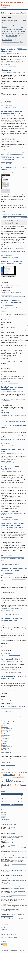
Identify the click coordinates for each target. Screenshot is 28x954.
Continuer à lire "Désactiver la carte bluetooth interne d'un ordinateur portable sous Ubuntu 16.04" (12, 558)
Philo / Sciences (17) (7, 746)
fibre (21, 42)
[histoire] (14, 775)
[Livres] (12, 777)
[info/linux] (19, 775)
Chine (20, 36)
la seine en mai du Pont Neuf (19, 851)
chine (6, 42)
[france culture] (3, 775)
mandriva (22, 23)
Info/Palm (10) (5, 736)
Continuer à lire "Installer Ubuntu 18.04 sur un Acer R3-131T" (14, 514)
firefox (4, 36)
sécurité (14, 23)
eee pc (19, 20)
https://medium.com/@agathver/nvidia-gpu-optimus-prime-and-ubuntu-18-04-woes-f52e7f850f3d (13, 154)
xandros (8, 43)
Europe (18, 33)
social (18, 785)
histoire (17, 775)
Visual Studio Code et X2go (11, 261)
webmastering (10, 29)
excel (17, 29)
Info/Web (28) (5, 738)
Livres (14, 777)
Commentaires (4, 929)
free (9, 42)
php (11, 23)
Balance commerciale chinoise (17, 888)
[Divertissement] (12, 772)
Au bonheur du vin (14, 909)
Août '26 (12, 804)
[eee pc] (23, 772)
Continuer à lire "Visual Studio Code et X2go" (12, 292)
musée (22, 40)
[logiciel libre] (17, 777)
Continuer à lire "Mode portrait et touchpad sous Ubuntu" (13, 252)
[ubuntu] (20, 785)
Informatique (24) (6, 730)
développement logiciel (10, 21)
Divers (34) (5, 727)
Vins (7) (4, 750)
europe (4, 43)
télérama (17, 37)
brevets (9, 33)
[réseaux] (10, 785)
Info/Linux (3, 64)
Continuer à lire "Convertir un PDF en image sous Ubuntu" (13, 440)
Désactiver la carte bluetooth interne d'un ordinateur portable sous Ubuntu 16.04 (12, 525)
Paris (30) (4, 745)
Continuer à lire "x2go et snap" (8, 103)
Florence (13, 827)
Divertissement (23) (7, 728)
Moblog (11, 780)
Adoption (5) (5, 723)
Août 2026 (3, 812)
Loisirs (13, 37)
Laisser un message (10, 765)
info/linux (14, 26)
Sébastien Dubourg (9, 53)
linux (8, 36)
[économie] (1, 787)
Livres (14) (5, 740)
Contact (3, 765)
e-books (22, 33)
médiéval (15, 40)
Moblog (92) (5, 743)
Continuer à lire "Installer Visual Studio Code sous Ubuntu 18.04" (13, 416)
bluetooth (13, 36)
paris (3, 42)
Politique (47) (5, 748)
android (18, 23)
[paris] (17, 781)
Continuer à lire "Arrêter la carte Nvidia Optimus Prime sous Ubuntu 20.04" (13, 158)
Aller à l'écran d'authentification (9, 937)
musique (8, 37)
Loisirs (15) (5, 741)
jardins (17, 42)
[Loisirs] (24, 777)
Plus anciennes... (5, 819)
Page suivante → (23, 716)
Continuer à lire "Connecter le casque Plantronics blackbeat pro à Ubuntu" (13, 609)
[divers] (6, 772)
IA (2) (3, 733)
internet (7, 23)
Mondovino (11, 903)
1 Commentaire (9, 709)
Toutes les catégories (6, 752)
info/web (4, 29)
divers (11, 43)
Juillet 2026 (4, 814)
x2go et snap (6, 70)
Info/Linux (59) (6, 735)
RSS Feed (3, 927)
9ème (18, 40)
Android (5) (5, 732)
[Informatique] (1, 777)
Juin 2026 (3, 816)
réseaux (4, 31)
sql (11, 42)
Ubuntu (4, 27)
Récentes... (3, 817)
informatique (22, 29)
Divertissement (7, 40)
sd (10, 37)
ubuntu (14, 66)
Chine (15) (4, 725)
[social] (15, 785)
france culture (9, 775)
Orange (14, 42)
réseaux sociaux (11, 31)
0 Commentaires (9, 64)
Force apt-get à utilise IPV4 (11, 659)
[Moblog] (5, 781)
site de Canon (16, 307)
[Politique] (23, 781)
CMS (22, 27)
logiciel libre (21, 777)
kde (18, 36)
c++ (15, 29)
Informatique (21, 31)
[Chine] (1, 772)
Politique (4, 33)
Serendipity (8, 950)
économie (13, 33)
